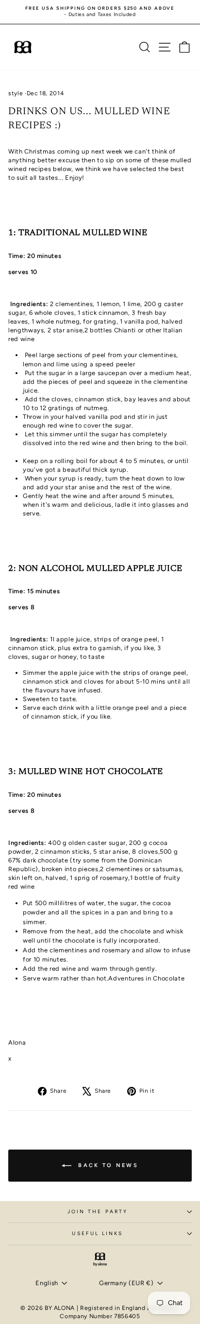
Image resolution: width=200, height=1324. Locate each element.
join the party (97, 1211)
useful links (97, 1233)
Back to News (106, 1165)
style (15, 93)
